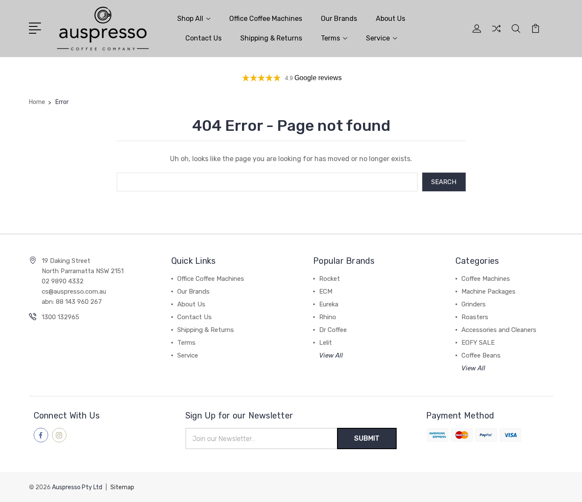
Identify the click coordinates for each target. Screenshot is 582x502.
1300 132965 (60, 317)
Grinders (473, 304)
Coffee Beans (481, 355)
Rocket (329, 279)
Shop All (190, 18)
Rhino (327, 317)
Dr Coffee (333, 330)
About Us (390, 18)
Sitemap (122, 487)
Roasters (474, 317)
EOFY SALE (478, 342)
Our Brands (339, 18)
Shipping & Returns (271, 38)
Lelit (325, 342)
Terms (330, 38)
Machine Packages (488, 291)
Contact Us (203, 38)
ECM (325, 291)
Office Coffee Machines (265, 18)
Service (378, 38)
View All (331, 355)
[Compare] (496, 33)
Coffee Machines (485, 279)
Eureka (328, 304)
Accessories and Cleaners (498, 330)
